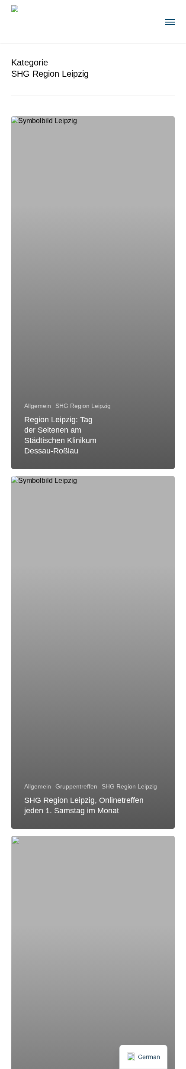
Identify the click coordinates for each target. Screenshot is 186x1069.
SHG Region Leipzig (83, 405)
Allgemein (37, 405)
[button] (170, 21)
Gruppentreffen (76, 786)
